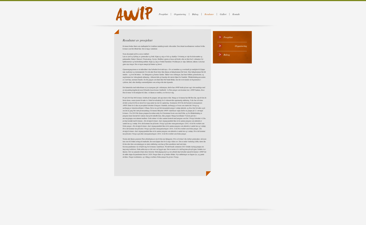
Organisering (180, 14)
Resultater (209, 14)
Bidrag (195, 14)
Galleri (223, 14)
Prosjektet (163, 14)
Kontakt (236, 14)
